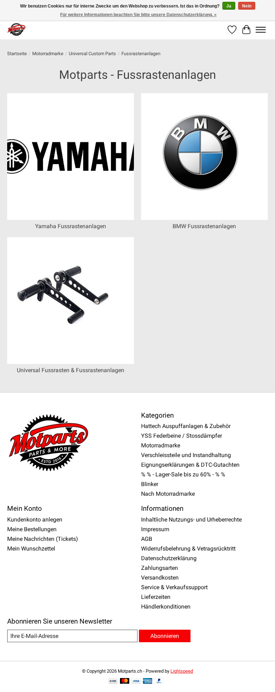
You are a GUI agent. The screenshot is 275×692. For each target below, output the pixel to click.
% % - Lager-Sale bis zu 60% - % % (183, 474)
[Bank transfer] (113, 681)
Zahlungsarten (159, 567)
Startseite (17, 53)
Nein (246, 6)
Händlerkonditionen (165, 606)
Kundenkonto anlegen (34, 519)
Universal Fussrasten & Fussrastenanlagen (70, 370)
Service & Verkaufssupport (174, 587)
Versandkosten (160, 577)
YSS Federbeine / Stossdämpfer (181, 435)
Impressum (155, 529)
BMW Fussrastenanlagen (204, 226)
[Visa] (136, 681)
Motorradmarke (47, 53)
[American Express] (147, 681)
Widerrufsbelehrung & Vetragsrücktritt (188, 548)
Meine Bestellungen (32, 529)
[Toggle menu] (261, 30)
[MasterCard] (124, 681)
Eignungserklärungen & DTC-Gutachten (190, 464)
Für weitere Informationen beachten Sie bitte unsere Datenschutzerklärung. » (138, 14)
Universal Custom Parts (92, 53)
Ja (228, 6)
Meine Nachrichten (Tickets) (42, 538)
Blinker (149, 484)
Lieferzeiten (155, 597)
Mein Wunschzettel (31, 548)
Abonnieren (164, 636)
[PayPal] (159, 681)
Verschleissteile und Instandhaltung (186, 455)
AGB (146, 538)
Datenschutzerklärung (169, 558)
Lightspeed (181, 671)
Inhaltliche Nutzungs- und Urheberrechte (191, 519)
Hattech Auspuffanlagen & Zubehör (186, 426)
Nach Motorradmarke (168, 493)
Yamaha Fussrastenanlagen (70, 226)
